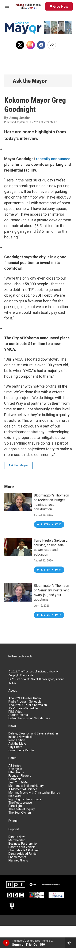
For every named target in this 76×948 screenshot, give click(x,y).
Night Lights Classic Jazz (24, 799)
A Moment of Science (22, 789)
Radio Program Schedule (25, 701)
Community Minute (21, 750)
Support (13, 829)
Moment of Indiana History (26, 785)
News (12, 726)
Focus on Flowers (19, 775)
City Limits (15, 747)
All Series (14, 765)
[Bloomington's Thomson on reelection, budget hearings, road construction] (18, 502)
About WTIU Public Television (27, 705)
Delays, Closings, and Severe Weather (33, 733)
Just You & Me (18, 782)
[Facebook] (41, 45)
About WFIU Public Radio (24, 698)
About (12, 690)
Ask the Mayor (30, 80)
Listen (12, 758)
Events (13, 820)
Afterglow (15, 769)
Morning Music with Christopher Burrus (34, 792)
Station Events (18, 715)
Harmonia (15, 779)
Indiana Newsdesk (20, 736)
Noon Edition (16, 740)
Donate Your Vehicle (21, 847)
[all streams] (70, 942)
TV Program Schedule (23, 708)
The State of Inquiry (21, 809)
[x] (20, 45)
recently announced (53, 159)
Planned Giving (18, 860)
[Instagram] (30, 45)
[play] (6, 943)
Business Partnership (22, 843)
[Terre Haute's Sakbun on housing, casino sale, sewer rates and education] (18, 547)
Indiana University (48, 671)
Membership (16, 840)
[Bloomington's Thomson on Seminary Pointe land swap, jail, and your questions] (18, 592)
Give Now (60, 6)
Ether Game (16, 772)
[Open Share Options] (52, 45)
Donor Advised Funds (22, 853)
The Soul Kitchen (19, 812)
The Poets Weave (20, 802)
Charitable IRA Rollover (23, 850)
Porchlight (15, 805)
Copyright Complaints (20, 675)
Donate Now (16, 836)
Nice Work (15, 796)
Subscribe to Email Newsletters (29, 718)
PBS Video (15, 711)
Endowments (17, 857)
